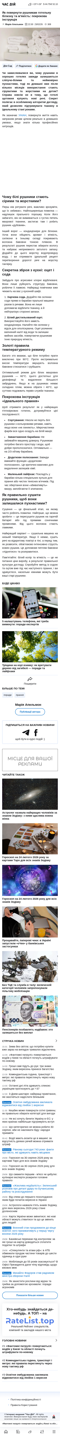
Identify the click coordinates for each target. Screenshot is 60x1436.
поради (8, 695)
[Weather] (30, 1431)
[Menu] (54, 1431)
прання (20, 695)
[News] (18, 1431)
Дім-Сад (7, 66)
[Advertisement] (30, 161)
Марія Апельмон (28, 704)
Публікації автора (30, 712)
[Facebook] (36, 735)
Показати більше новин (30, 1295)
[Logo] (8, 4)
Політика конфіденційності (26, 1399)
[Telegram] (25, 735)
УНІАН (21, 115)
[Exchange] (42, 1431)
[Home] (6, 1431)
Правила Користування (24, 1405)
